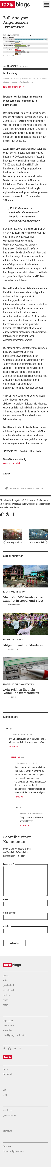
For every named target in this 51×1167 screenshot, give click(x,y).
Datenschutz (8, 1025)
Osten (5, 1004)
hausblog (15, 757)
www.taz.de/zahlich (12, 463)
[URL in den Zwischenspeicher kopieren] (2, 514)
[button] (7, 514)
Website (6, 926)
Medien (6, 995)
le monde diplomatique (13, 1151)
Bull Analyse (26, 488)
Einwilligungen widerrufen (14, 1035)
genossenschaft (10, 1115)
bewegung (7, 1130)
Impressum (8, 1020)
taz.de (5, 1069)
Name (6, 899)
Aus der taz (7, 1110)
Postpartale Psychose (13, 639)
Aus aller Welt (8, 990)
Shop (5, 1094)
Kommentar (8, 864)
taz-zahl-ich (38, 488)
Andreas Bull (14, 488)
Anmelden (7, 1030)
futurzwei (7, 1146)
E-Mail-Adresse (9, 913)
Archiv (5, 999)
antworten (13, 746)
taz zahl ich (8, 1074)
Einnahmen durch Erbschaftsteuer (18, 684)
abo (4, 1089)
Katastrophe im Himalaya (14, 592)
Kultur (5, 980)
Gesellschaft (8, 985)
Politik (6, 975)
